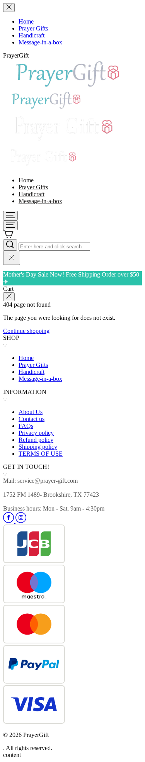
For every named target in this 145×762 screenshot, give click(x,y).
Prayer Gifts (33, 28)
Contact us (31, 419)
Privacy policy (36, 432)
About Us (31, 412)
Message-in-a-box (40, 42)
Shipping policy (38, 446)
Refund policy (36, 439)
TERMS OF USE (41, 453)
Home (26, 21)
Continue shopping (26, 331)
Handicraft (31, 35)
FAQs (26, 426)
